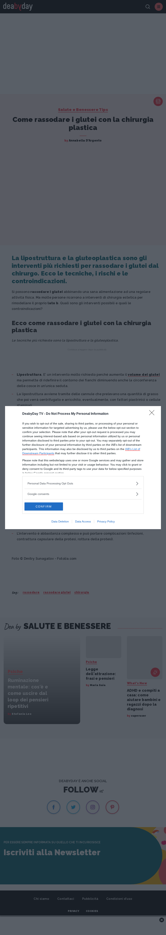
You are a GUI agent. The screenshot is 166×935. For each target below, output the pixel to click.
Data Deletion (60, 521)
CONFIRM (44, 506)
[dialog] (83, 467)
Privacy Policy (106, 521)
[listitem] (83, 483)
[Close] (153, 414)
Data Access (83, 521)
